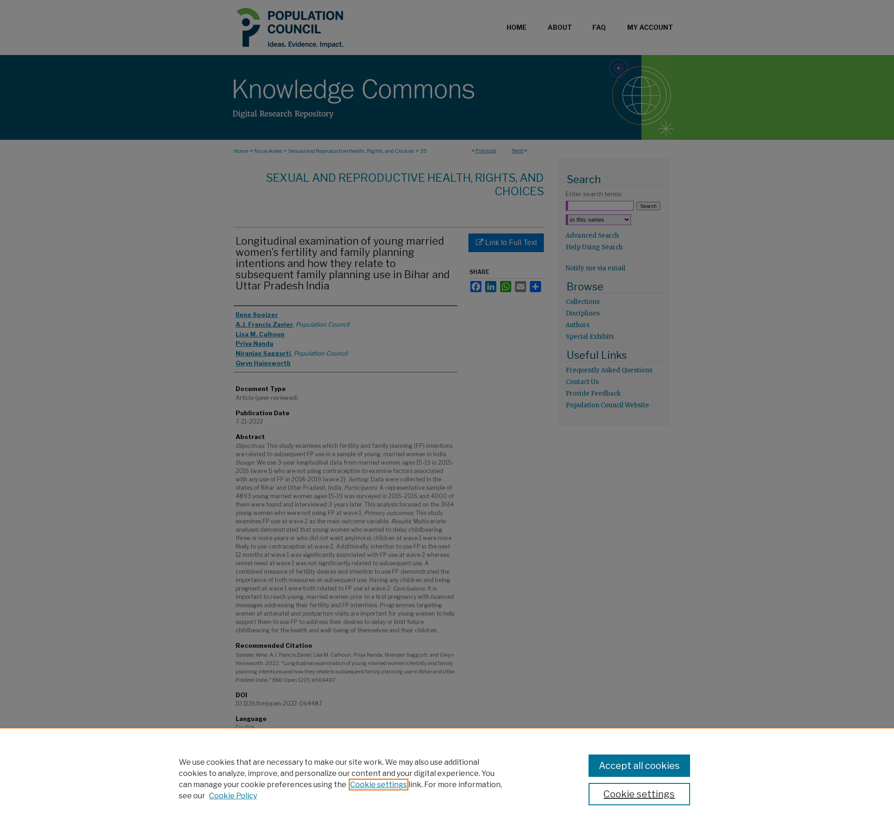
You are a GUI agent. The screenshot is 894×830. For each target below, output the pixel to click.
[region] (447, 778)
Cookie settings (378, 784)
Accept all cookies (639, 765)
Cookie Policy (233, 795)
